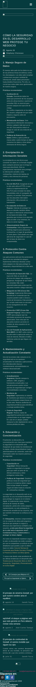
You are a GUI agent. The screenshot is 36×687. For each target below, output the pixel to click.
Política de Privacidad (8, 686)
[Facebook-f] (12, 677)
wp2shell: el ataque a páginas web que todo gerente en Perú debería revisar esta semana (17, 621)
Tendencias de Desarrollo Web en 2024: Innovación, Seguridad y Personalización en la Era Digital (17, 563)
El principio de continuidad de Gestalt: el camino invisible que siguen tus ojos (16, 642)
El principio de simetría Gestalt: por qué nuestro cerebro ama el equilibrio (18, 595)
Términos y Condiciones (9, 684)
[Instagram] (2, 677)
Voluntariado (5, 683)
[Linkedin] (7, 677)
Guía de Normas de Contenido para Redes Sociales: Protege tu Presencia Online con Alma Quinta (17, 550)
